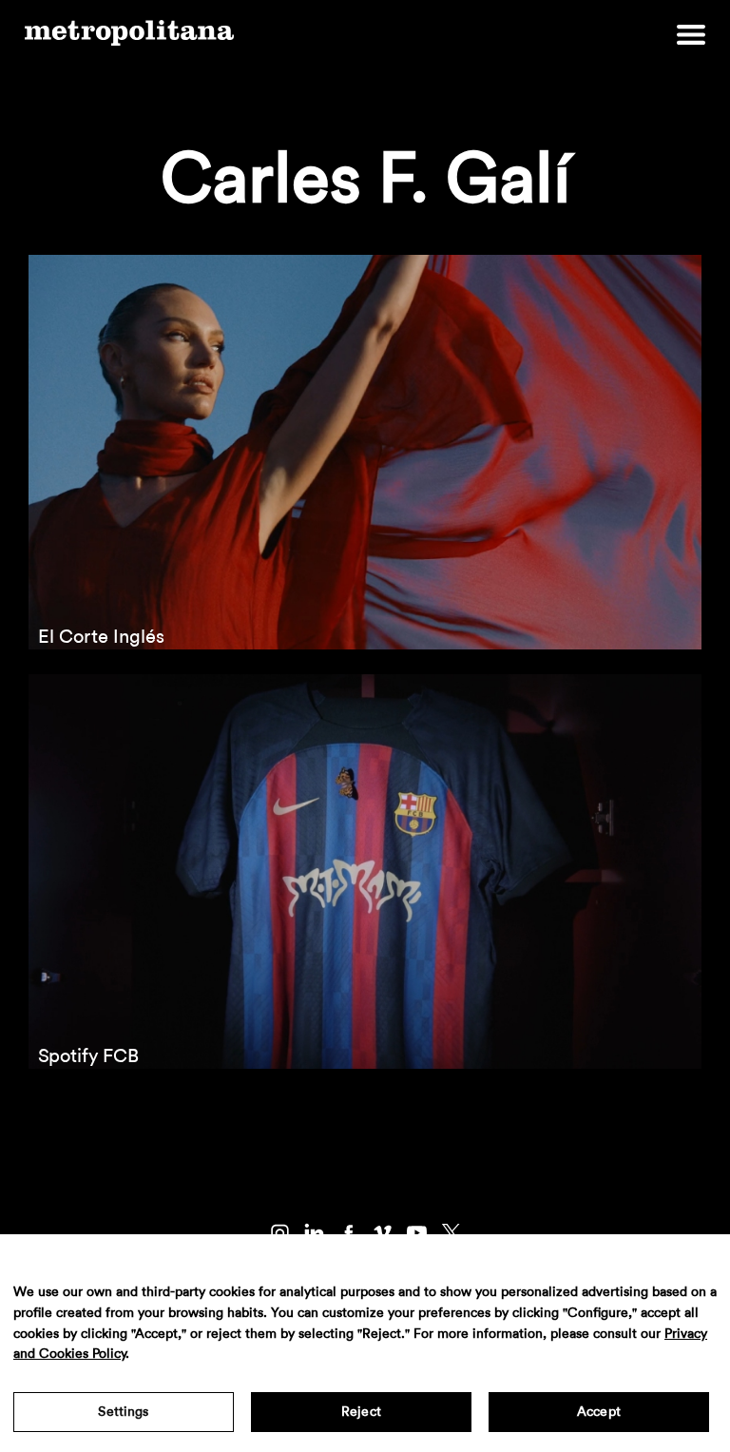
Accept (599, 1412)
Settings (123, 1412)
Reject (361, 1412)
